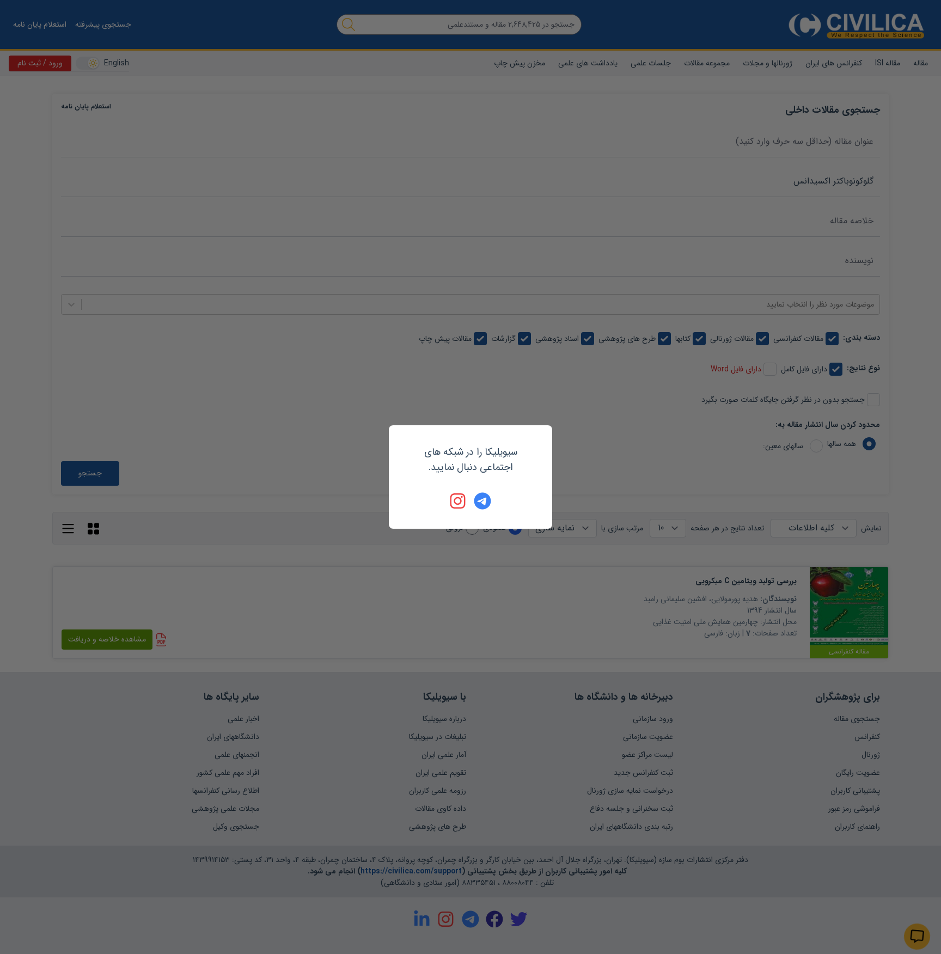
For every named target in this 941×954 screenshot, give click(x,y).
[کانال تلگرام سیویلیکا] (482, 501)
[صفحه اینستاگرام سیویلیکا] (458, 501)
